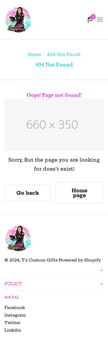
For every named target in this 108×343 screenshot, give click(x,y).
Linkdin (12, 330)
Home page (80, 192)
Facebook (14, 307)
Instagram (15, 315)
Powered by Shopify (80, 260)
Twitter (12, 322)
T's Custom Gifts (40, 260)
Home (34, 54)
